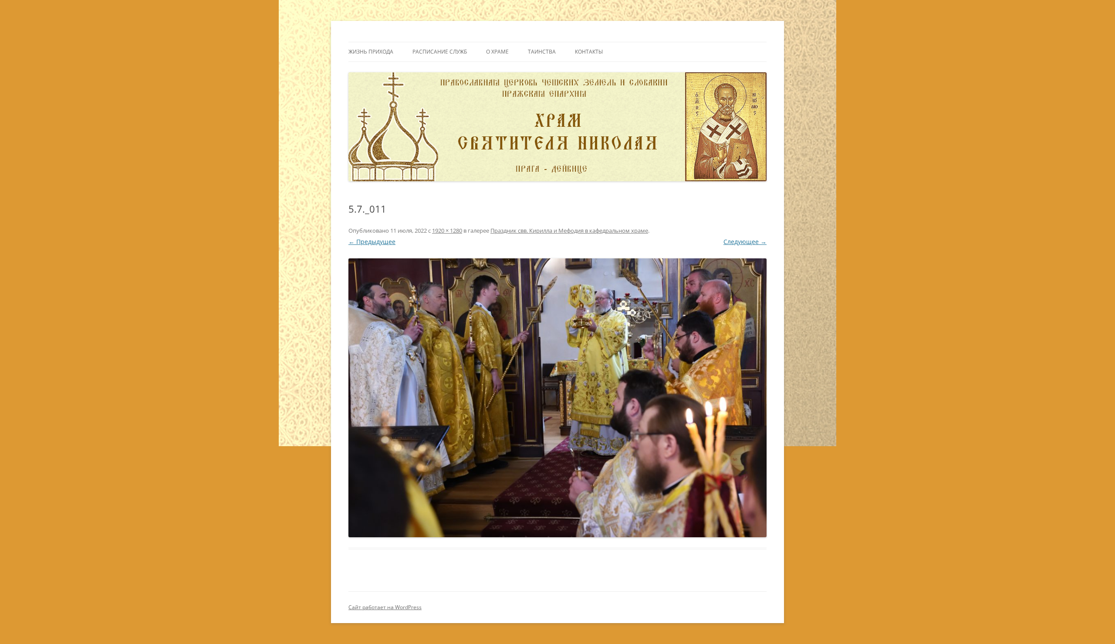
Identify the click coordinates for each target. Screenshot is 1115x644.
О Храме (497, 51)
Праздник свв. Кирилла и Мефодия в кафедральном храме (569, 230)
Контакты (589, 51)
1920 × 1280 (447, 230)
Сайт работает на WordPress (385, 607)
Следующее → (745, 241)
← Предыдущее (371, 241)
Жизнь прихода (370, 51)
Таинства (542, 51)
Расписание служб (439, 51)
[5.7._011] (557, 397)
